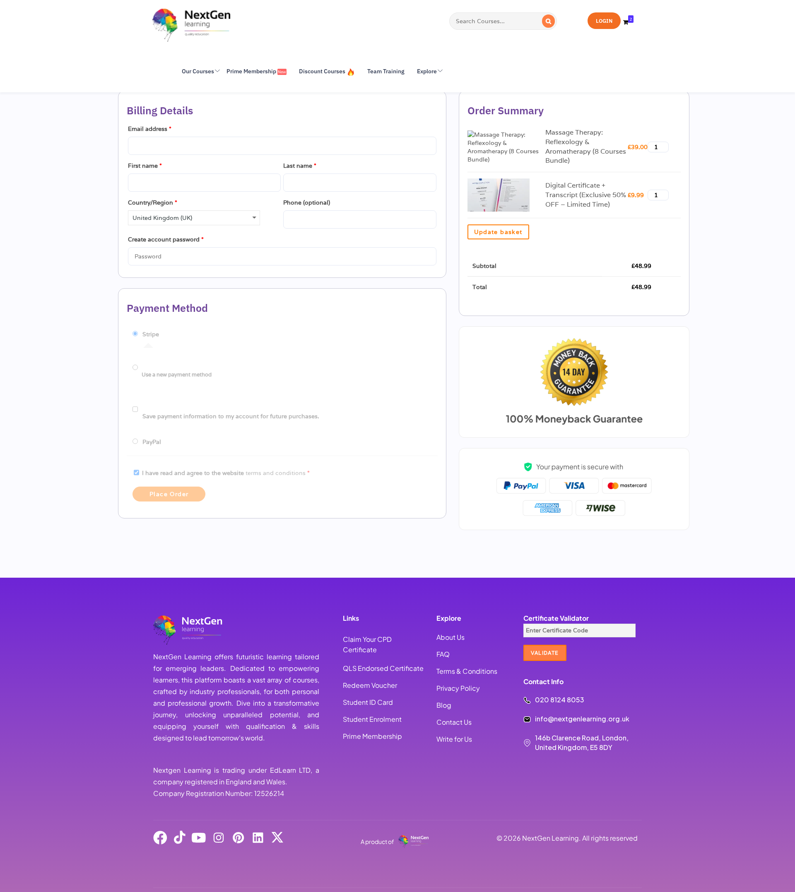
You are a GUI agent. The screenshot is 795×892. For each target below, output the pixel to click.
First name (145, 165)
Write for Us (454, 739)
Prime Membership (372, 736)
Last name (299, 165)
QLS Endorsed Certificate (383, 668)
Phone (306, 202)
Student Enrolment (372, 719)
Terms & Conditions (466, 671)
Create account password (166, 239)
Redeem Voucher (370, 685)
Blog (443, 705)
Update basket (498, 232)
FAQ (443, 654)
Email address (149, 129)
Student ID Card (368, 702)
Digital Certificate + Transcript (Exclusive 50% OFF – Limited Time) (585, 195)
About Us (450, 637)
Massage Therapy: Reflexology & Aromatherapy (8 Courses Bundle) (585, 146)
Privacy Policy (458, 688)
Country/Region (152, 202)
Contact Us (454, 722)
